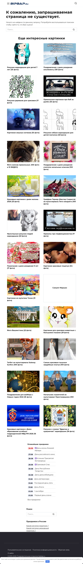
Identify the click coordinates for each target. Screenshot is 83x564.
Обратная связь (64, 550)
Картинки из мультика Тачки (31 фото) (21, 299)
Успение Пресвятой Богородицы (44, 459)
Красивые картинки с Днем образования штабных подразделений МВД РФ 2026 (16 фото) (21, 432)
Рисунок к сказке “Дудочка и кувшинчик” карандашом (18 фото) (59, 430)
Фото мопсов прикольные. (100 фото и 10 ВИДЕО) (23, 166)
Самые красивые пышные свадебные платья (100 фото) (56, 364)
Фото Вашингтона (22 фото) (19, 330)
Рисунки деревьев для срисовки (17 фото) (23, 101)
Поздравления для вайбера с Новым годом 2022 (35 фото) (20, 396)
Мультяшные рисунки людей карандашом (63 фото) (20, 235)
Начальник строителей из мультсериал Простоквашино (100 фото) (59, 397)
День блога (39, 487)
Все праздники (34, 500)
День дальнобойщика (44, 475)
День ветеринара (41, 479)
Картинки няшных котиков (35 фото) (23, 133)
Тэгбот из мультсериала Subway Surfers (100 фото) (21, 364)
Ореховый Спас (43, 465)
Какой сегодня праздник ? (37, 526)
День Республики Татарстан (42, 470)
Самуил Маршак (59, 288)
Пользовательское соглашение (19, 550)
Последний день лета (43, 483)
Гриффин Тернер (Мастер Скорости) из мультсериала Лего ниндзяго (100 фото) (60, 201)
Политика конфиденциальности (44, 550)
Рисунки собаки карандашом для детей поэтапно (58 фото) (58, 134)
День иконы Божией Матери (44, 449)
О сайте (11, 553)
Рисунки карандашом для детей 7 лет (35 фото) (22, 68)
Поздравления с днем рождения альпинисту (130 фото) (58, 68)
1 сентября (39, 491)
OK (47, 561)
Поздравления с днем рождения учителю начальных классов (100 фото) (58, 167)
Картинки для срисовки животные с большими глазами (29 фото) (60, 331)
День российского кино (45, 454)
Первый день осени (42, 495)
